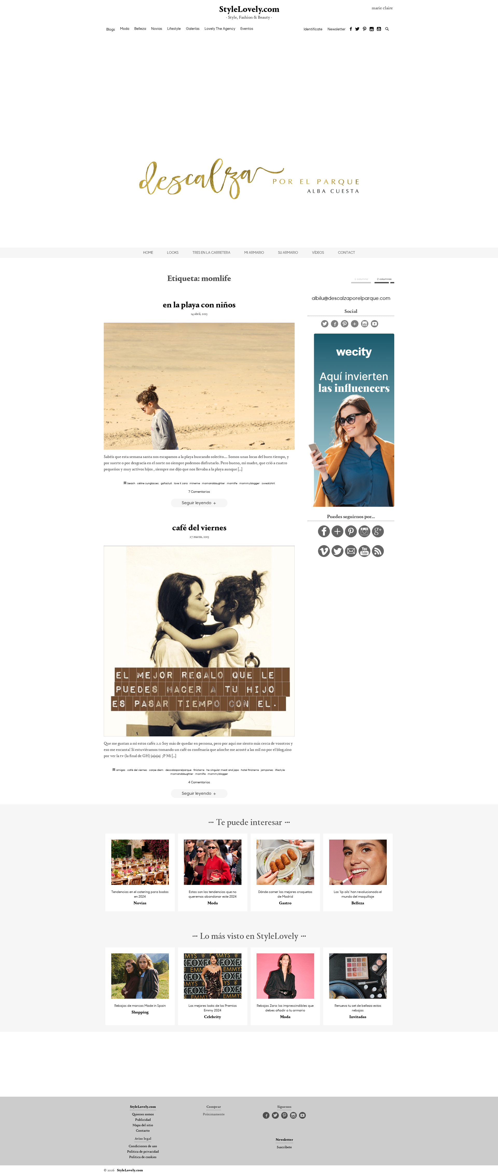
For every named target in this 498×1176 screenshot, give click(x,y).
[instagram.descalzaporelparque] (364, 536)
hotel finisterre (250, 770)
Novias (156, 28)
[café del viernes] (199, 641)
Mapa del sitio (143, 1125)
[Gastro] (285, 883)
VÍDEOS (318, 252)
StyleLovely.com (249, 9)
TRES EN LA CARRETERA (211, 252)
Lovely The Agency (220, 28)
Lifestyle (174, 28)
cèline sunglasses (148, 483)
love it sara (181, 483)
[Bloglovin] (354, 323)
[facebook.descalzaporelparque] (324, 536)
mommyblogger (249, 483)
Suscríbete (284, 1147)
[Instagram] (371, 29)
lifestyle (280, 770)
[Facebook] (351, 29)
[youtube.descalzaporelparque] (364, 555)
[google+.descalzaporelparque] (378, 536)
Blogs (110, 29)
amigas (120, 770)
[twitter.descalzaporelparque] (337, 555)
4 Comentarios (199, 782)
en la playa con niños (199, 305)
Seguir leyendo (197, 502)
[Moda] (213, 883)
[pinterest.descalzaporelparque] (351, 536)
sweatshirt (268, 483)
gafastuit (166, 483)
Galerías (192, 28)
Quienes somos (143, 1114)
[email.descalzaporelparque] (351, 555)
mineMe (195, 483)
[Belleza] (358, 883)
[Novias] (140, 883)
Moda (124, 28)
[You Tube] (379, 29)
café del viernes (199, 528)
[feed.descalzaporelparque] (378, 555)
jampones (267, 770)
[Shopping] (140, 997)
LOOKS (172, 252)
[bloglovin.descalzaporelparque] (337, 536)
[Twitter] (357, 29)
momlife (232, 483)
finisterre (198, 770)
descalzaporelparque (178, 770)
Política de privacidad (143, 1152)
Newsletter (336, 29)
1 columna (361, 279)
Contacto (143, 1131)
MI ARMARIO (254, 252)
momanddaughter (213, 483)
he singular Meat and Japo (222, 770)
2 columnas (384, 279)
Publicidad (143, 1120)
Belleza (140, 28)
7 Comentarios (199, 491)
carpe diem (156, 770)
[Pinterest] (364, 29)
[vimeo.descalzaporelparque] (324, 555)
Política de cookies (142, 1157)
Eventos (246, 28)
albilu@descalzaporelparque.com (351, 297)
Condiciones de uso (143, 1146)
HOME (148, 252)
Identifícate (313, 29)
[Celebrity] (213, 997)
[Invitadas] (358, 997)
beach (131, 483)
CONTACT (346, 252)
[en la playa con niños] (199, 386)
